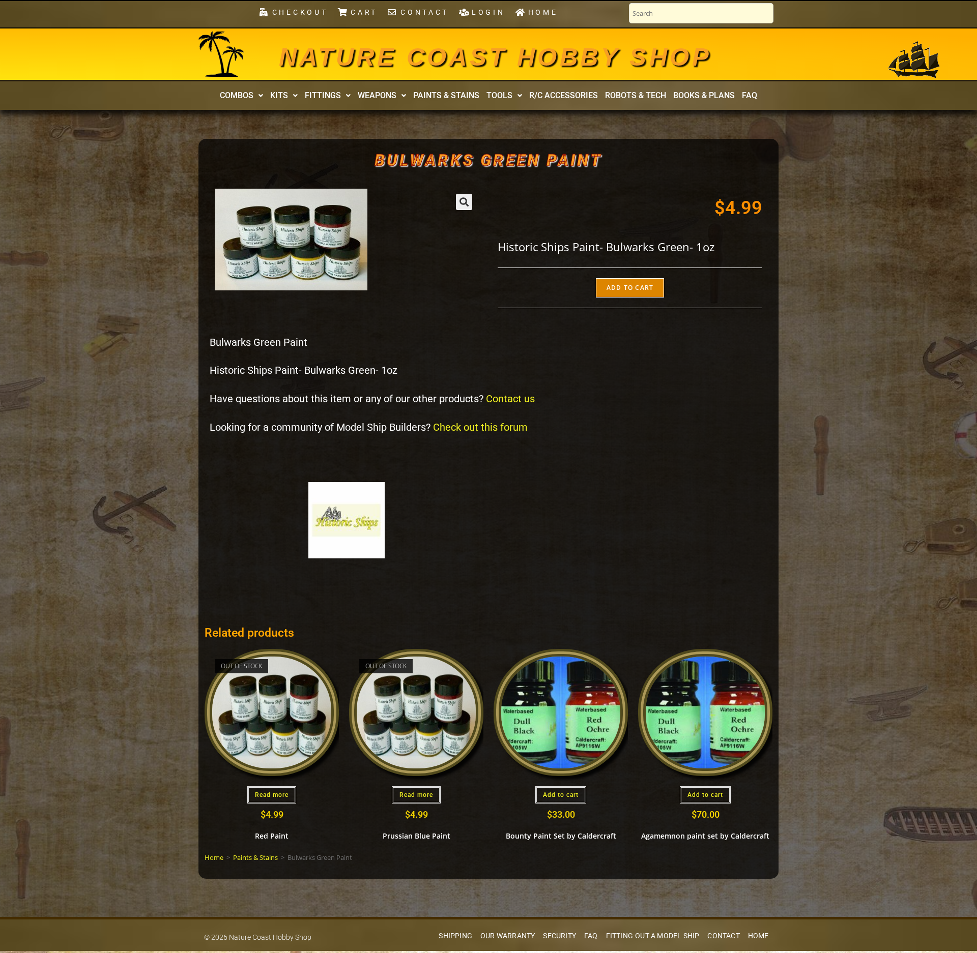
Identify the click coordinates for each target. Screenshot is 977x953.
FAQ (749, 95)
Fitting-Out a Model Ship (653, 936)
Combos (236, 95)
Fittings (323, 95)
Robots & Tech (635, 95)
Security (559, 936)
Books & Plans (704, 95)
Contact (723, 936)
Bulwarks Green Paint (489, 160)
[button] (241, 95)
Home (214, 857)
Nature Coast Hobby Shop (495, 57)
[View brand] (346, 519)
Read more (272, 794)
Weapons (377, 95)
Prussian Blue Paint (416, 836)
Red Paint (272, 836)
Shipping (455, 936)
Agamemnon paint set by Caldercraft (705, 836)
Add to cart (630, 287)
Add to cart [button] (561, 794)
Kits (279, 95)
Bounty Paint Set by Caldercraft (561, 836)
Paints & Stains (446, 95)
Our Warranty (507, 936)
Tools (499, 95)
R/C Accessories (563, 95)
